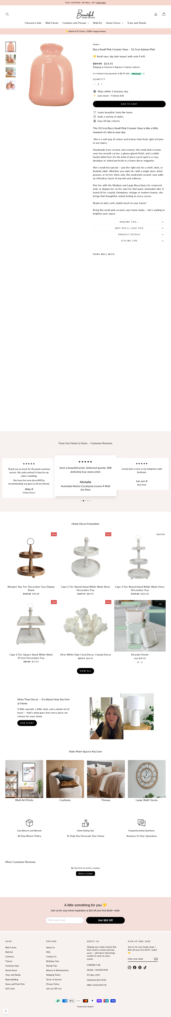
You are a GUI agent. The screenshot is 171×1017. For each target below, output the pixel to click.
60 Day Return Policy (29, 835)
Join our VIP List (54, 988)
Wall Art (97, 22)
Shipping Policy (53, 975)
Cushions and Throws (74, 22)
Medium (117, 185)
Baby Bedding (11, 979)
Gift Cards (10, 988)
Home (96, 44)
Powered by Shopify (85, 1007)
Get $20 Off (105, 920)
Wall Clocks (51, 22)
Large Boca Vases (137, 185)
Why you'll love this (129, 228)
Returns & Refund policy (57, 970)
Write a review (85, 873)
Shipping (97, 67)
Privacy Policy (52, 984)
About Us (50, 947)
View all (85, 671)
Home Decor (113, 22)
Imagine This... (129, 222)
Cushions (9, 956)
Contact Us (51, 956)
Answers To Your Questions (141, 835)
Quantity (99, 79)
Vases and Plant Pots (15, 984)
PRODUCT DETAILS (129, 234)
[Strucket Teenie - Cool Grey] (141, 662)
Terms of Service (54, 979)
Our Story (27, 723)
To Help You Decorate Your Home (85, 835)
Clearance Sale (33, 22)
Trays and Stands (136, 22)
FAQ (48, 952)
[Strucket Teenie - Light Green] (138, 662)
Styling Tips (129, 241)
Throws (8, 961)
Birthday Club (52, 961)
